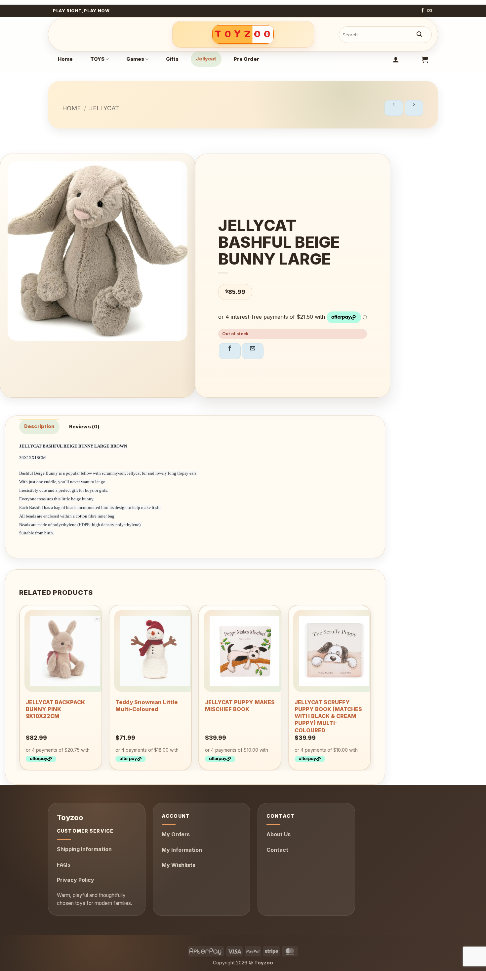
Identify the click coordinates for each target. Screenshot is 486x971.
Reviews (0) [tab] (84, 427)
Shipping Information (84, 849)
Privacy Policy (75, 880)
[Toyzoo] (243, 34)
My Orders (176, 834)
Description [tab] (39, 426)
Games (135, 59)
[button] (395, 59)
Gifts (172, 59)
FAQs (63, 864)
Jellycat (206, 59)
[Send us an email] (429, 11)
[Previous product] (414, 108)
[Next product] (394, 108)
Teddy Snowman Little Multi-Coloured (146, 705)
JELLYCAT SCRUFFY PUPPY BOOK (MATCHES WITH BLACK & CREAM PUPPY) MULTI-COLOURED (328, 716)
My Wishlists (178, 865)
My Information (182, 849)
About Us (278, 834)
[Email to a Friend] (252, 351)
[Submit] (419, 35)
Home (65, 59)
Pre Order (246, 59)
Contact (277, 849)
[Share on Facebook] (230, 351)
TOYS (97, 59)
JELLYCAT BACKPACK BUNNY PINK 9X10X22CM (55, 709)
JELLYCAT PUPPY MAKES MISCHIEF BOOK (240, 705)
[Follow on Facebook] (423, 11)
